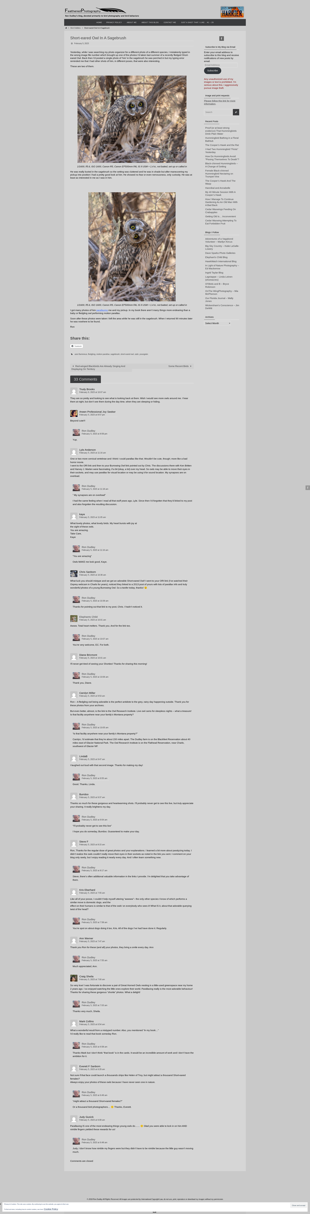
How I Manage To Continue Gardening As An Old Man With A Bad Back (221, 202)
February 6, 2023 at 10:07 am (92, 392)
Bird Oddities (75, 28)
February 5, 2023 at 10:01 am (92, 620)
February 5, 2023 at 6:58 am (94, 1047)
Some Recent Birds (178, 366)
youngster (144, 354)
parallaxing (102, 310)
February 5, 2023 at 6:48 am (94, 1142)
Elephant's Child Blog (216, 257)
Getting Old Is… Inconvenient (220, 216)
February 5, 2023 (81, 43)
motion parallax (103, 354)
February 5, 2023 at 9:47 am (92, 759)
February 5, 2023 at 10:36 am (92, 575)
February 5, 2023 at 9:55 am (94, 778)
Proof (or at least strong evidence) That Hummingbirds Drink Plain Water (221, 131)
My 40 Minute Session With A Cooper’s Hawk (220, 193)
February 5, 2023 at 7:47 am (92, 941)
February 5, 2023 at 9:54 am (94, 820)
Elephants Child (88, 616)
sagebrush (115, 354)
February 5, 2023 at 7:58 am (94, 922)
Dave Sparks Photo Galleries (220, 253)
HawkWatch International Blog (220, 261)
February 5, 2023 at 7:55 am (92, 893)
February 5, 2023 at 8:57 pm (92, 415)
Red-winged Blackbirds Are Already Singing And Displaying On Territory (98, 367)
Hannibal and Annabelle (217, 188)
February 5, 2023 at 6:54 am (92, 1024)
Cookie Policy (51, 1209)
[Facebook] (307, 487)
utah (137, 354)
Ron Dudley (88, 430)
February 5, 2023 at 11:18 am (95, 489)
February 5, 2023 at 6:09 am (92, 1120)
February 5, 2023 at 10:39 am (95, 601)
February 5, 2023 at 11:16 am (92, 453)
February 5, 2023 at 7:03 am (94, 1005)
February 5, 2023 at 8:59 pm (94, 434)
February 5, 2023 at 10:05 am (95, 727)
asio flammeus (81, 354)
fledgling (91, 354)
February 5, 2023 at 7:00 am (92, 979)
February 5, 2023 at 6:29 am (92, 1069)
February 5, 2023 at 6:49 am (94, 1095)
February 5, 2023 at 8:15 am (92, 844)
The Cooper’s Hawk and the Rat (222, 145)
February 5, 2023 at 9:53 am (92, 696)
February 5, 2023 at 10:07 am (95, 639)
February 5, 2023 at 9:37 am (92, 797)
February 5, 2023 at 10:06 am (95, 677)
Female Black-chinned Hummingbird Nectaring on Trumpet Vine (219, 173)
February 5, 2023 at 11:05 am (92, 517)
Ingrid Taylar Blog (214, 272)
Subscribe (212, 70)
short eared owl (127, 354)
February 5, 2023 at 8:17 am (94, 870)
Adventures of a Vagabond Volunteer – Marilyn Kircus (219, 240)
